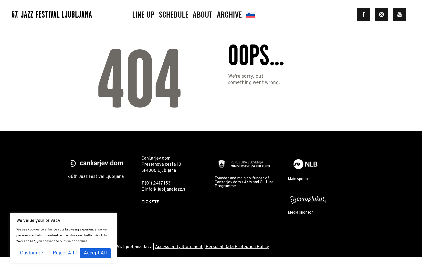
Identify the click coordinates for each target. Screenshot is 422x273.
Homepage (246, 95)
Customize (31, 253)
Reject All (63, 253)
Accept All (95, 253)
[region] (63, 238)
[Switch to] (250, 14)
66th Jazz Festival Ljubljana (96, 177)
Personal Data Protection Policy (237, 247)
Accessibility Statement (178, 247)
